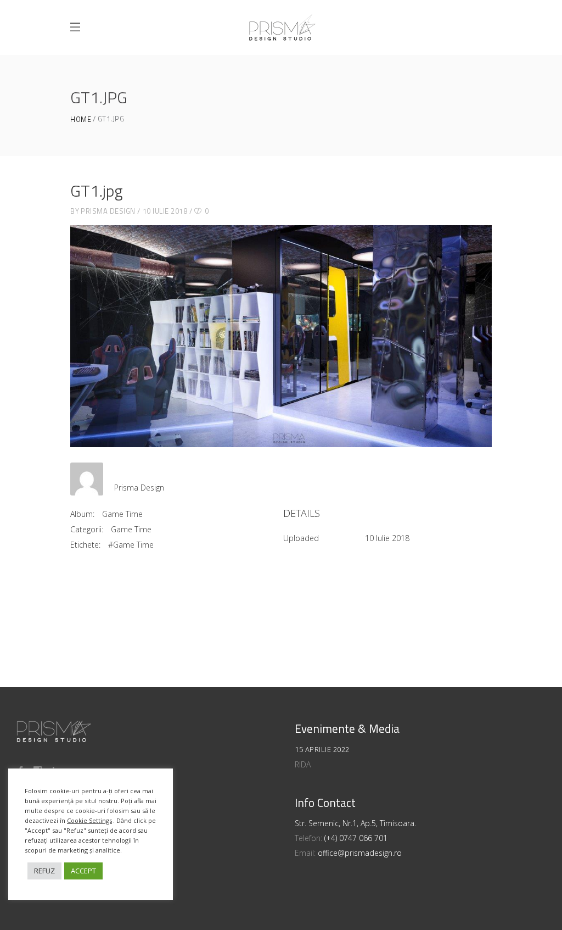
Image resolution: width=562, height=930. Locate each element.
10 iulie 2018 (165, 210)
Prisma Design (108, 210)
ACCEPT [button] (83, 871)
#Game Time (131, 544)
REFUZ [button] (44, 871)
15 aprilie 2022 (322, 749)
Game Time (122, 514)
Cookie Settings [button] (89, 820)
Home (80, 119)
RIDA (303, 764)
